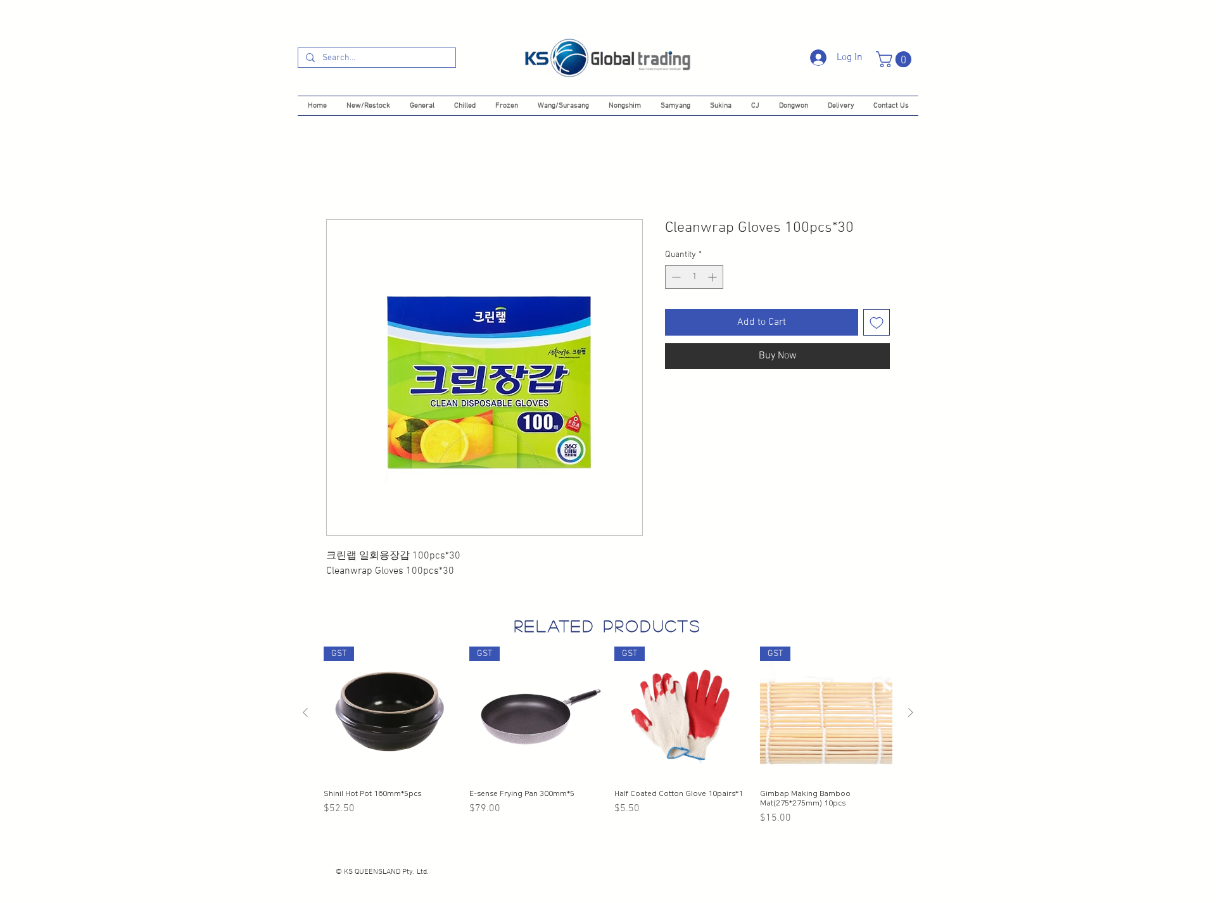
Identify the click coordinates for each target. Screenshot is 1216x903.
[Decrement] (675, 277)
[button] (895, 59)
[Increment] (713, 277)
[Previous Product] (305, 712)
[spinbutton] (694, 277)
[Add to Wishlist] (876, 322)
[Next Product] (910, 712)
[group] (608, 736)
